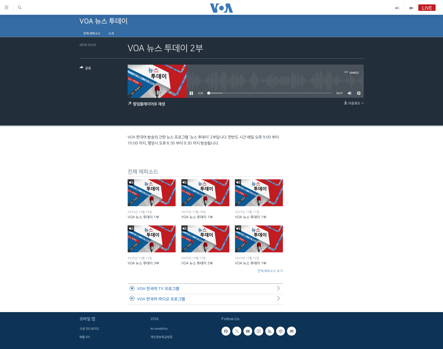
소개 (111, 33)
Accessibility (159, 328)
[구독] (291, 331)
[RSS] (269, 331)
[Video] (411, 8)
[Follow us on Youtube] (247, 331)
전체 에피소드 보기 (270, 271)
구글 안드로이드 (89, 328)
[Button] (85, 69)
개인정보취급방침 (161, 337)
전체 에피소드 (92, 33)
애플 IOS (84, 337)
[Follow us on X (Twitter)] (236, 331)
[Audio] (397, 8)
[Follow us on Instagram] (258, 331)
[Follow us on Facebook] (226, 331)
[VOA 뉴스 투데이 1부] (152, 192)
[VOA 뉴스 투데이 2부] (205, 238)
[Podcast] (280, 331)
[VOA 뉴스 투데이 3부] (152, 238)
